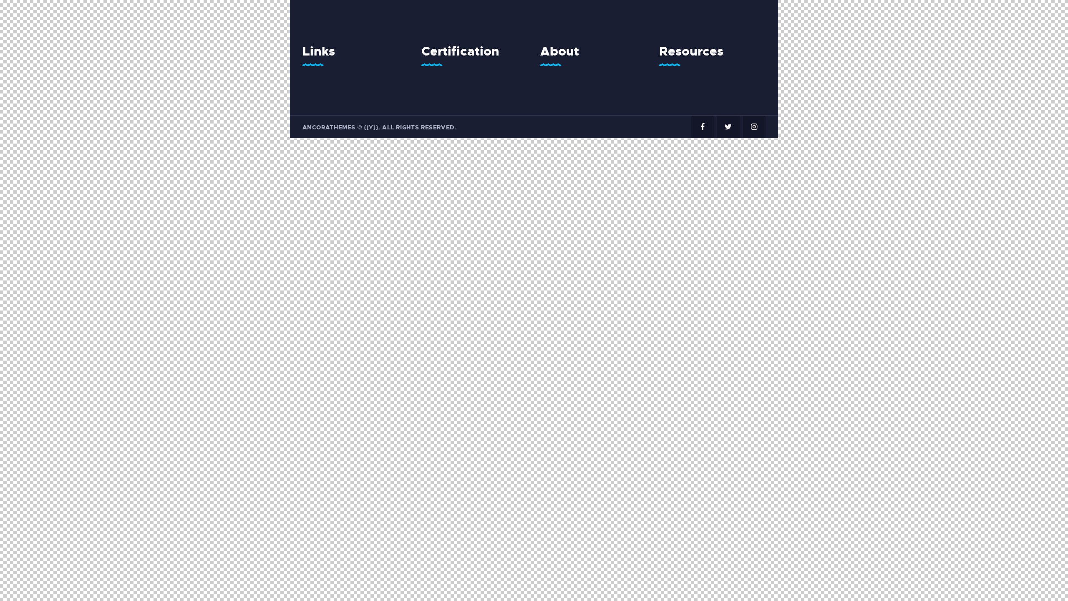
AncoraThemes (328, 127)
